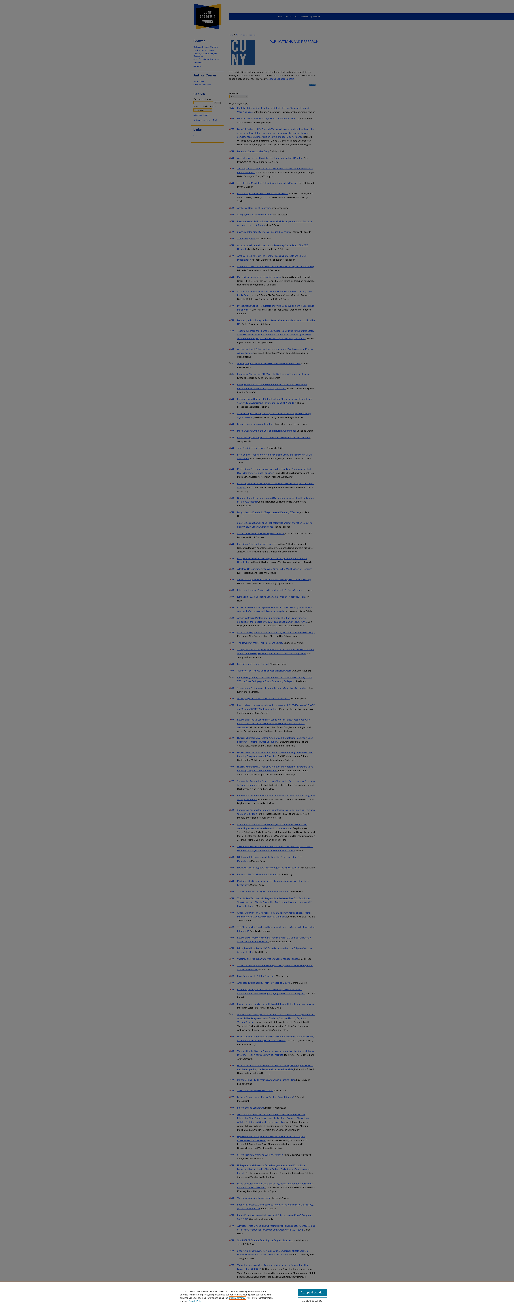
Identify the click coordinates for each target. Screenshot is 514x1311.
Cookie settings (237, 1298)
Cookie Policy (195, 1301)
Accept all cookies (312, 1292)
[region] (257, 1296)
